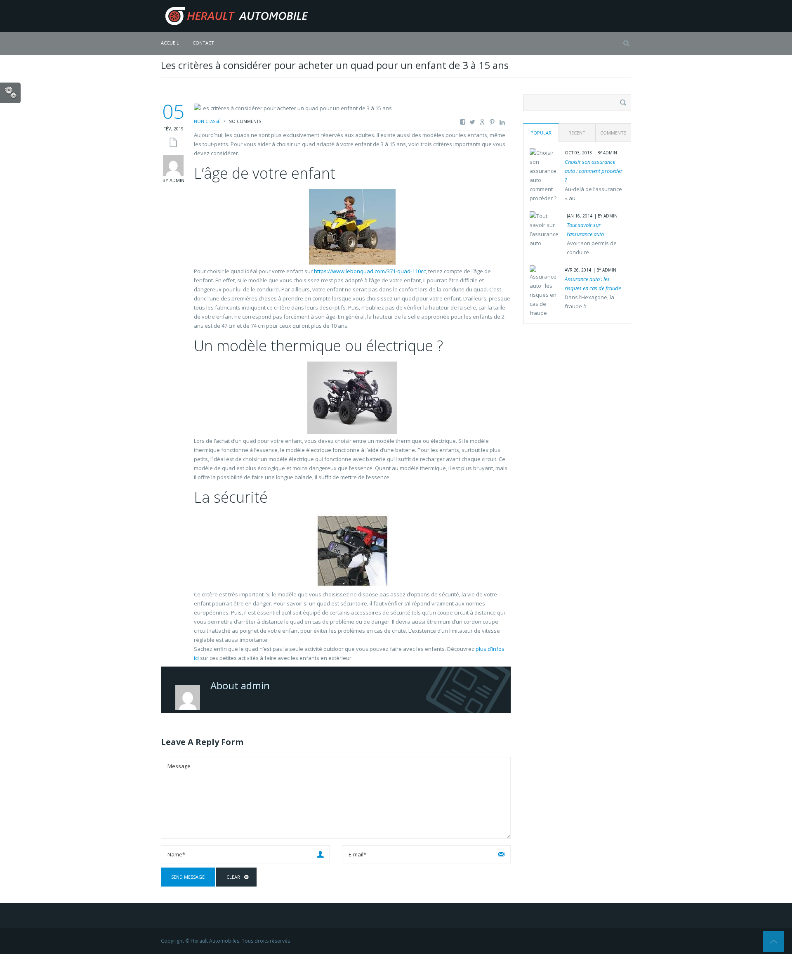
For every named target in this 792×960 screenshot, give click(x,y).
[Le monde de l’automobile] (235, 15)
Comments (613, 133)
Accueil (170, 43)
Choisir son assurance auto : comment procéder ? (593, 171)
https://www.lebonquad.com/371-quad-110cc (370, 271)
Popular (541, 133)
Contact (203, 43)
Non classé (207, 121)
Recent (576, 133)
